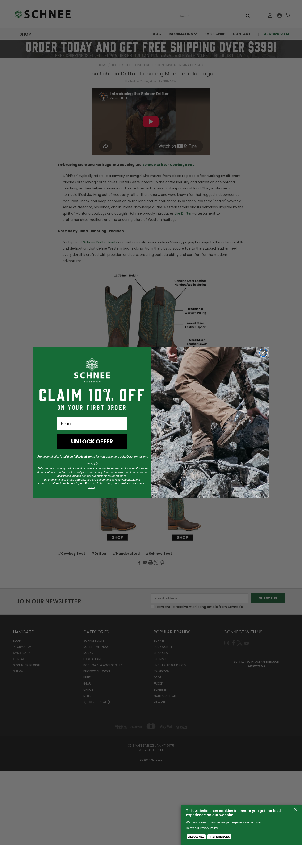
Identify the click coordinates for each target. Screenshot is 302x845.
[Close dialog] (263, 353)
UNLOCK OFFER (92, 441)
